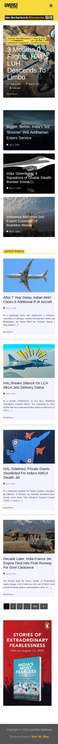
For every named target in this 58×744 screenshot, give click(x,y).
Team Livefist (16, 84)
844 (35, 606)
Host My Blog (40, 736)
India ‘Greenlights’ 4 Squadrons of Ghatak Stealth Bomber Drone (28, 178)
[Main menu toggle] (51, 5)
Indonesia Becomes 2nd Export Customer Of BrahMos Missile (25, 221)
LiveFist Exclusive (39, 42)
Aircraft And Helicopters (19, 38)
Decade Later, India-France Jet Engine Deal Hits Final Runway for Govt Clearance (27, 563)
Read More (8, 331)
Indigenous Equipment (18, 42)
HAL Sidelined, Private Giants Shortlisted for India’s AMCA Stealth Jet (26, 473)
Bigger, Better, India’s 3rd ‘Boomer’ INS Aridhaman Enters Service (27, 132)
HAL (43, 38)
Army (35, 38)
